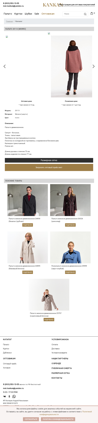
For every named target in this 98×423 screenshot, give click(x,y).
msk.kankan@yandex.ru (13, 6)
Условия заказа (60, 339)
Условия (6, 368)
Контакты (57, 378)
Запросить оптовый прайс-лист (49, 167)
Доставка (55, 349)
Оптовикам (9, 359)
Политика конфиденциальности (58, 419)
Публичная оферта (62, 368)
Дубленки (7, 353)
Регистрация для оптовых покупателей (77, 5)
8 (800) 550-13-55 (11, 3)
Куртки (6, 349)
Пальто (6, 345)
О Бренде (56, 363)
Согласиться (31, 419)
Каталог (7, 339)
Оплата (55, 345)
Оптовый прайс (9, 364)
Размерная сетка (49, 160)
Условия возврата (59, 353)
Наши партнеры (60, 359)
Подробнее (27, 225)
